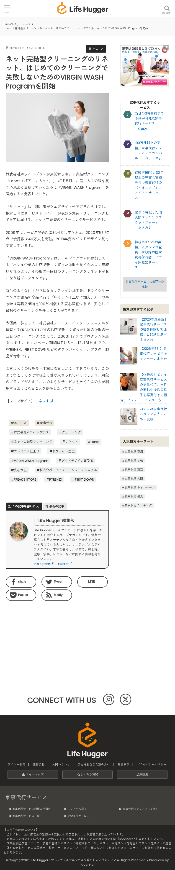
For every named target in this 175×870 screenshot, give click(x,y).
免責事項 (123, 764)
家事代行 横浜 (134, 496)
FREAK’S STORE (25, 479)
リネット (42, 401)
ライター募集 (16, 764)
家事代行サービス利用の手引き (31, 809)
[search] (167, 5)
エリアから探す (77, 809)
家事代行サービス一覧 (26, 816)
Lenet (95, 441)
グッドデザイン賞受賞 (77, 460)
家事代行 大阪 (134, 478)
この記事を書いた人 (25, 506)
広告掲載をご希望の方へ (93, 764)
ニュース (20, 423)
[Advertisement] (30, 633)
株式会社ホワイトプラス (31, 432)
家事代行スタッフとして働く (140, 809)
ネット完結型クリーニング (33, 441)
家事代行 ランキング (138, 505)
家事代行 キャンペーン (140, 487)
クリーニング (71, 432)
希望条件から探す (78, 816)
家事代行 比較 (134, 461)
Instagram (42, 564)
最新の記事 (56, 506)
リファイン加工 (63, 451)
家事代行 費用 (134, 451)
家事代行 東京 (134, 469)
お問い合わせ (61, 764)
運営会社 (39, 764)
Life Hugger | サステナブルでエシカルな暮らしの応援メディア (73, 860)
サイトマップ (34, 774)
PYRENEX (55, 479)
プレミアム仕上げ (26, 451)
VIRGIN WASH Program (31, 460)
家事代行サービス (26, 797)
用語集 (143, 774)
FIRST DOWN (84, 479)
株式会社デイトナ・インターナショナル (68, 470)
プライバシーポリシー (152, 764)
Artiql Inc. (87, 864)
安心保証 (20, 470)
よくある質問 (89, 774)
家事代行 (46, 423)
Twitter (63, 564)
